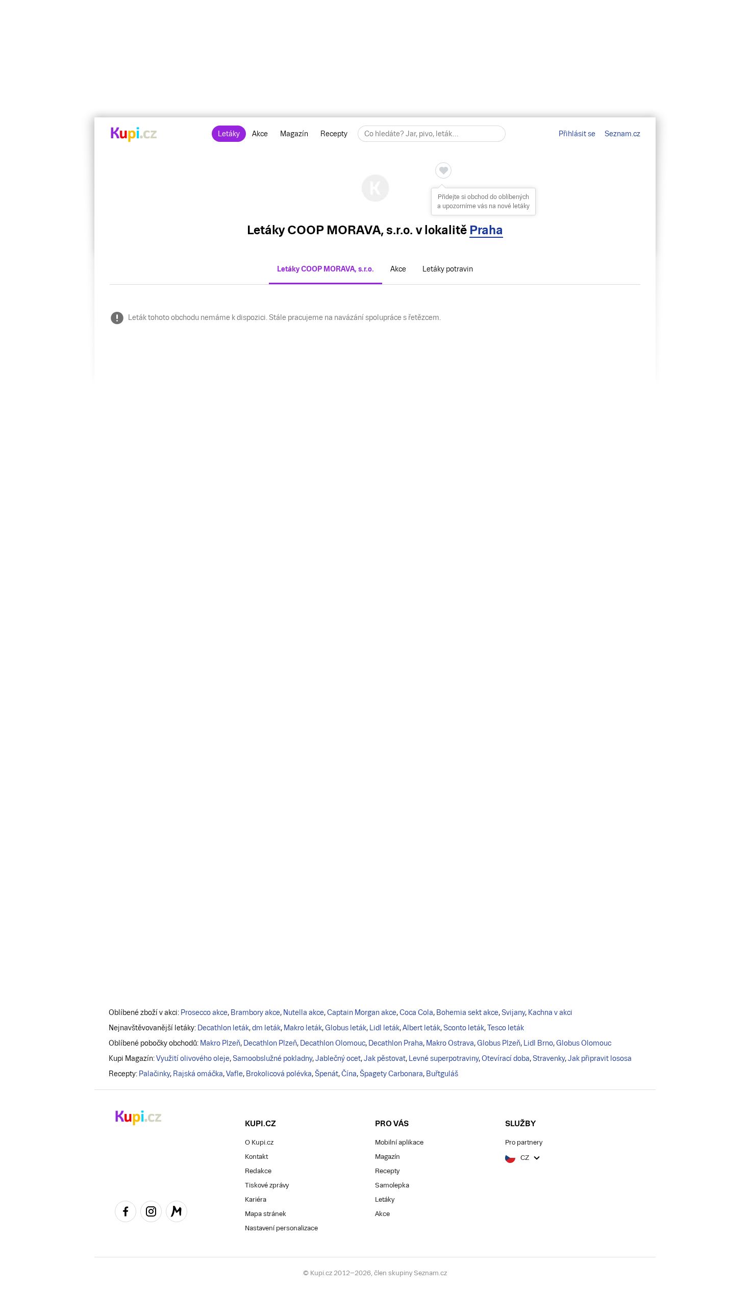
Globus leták (345, 1028)
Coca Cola (416, 1012)
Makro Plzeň (220, 1043)
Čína (349, 1074)
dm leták (266, 1028)
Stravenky (549, 1058)
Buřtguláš (442, 1074)
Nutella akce (303, 1012)
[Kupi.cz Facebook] (125, 1213)
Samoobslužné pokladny (272, 1058)
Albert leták (421, 1028)
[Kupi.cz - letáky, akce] (134, 135)
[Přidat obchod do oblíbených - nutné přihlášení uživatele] (443, 170)
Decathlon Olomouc (332, 1043)
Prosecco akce (204, 1012)
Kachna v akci (550, 1012)
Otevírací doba (506, 1058)
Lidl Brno (538, 1043)
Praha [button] (486, 230)
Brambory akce (255, 1012)
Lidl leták (384, 1028)
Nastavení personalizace (281, 1228)
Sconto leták (463, 1028)
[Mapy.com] (176, 1213)
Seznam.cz (622, 134)
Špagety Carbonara (391, 1074)
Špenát (326, 1074)
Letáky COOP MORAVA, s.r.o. (325, 269)
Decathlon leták (223, 1028)
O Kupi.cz (259, 1142)
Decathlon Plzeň (270, 1043)
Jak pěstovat (385, 1058)
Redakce (258, 1171)
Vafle (234, 1074)
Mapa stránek (265, 1214)
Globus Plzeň (498, 1043)
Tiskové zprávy (267, 1185)
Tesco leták (505, 1028)
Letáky (229, 134)
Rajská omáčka (198, 1074)
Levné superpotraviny (444, 1058)
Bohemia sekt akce (467, 1012)
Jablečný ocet (338, 1058)
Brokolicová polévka (279, 1074)
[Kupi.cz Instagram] (151, 1213)
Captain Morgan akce (361, 1012)
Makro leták (303, 1028)
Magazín (294, 134)
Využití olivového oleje (193, 1058)
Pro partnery (523, 1142)
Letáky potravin (447, 269)
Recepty (333, 134)
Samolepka (392, 1185)
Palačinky (154, 1074)
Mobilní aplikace (399, 1142)
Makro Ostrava (450, 1043)
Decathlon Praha (395, 1043)
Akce (260, 134)
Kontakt (256, 1156)
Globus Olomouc (583, 1043)
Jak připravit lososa (600, 1058)
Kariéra (255, 1199)
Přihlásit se (577, 134)
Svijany (513, 1012)
